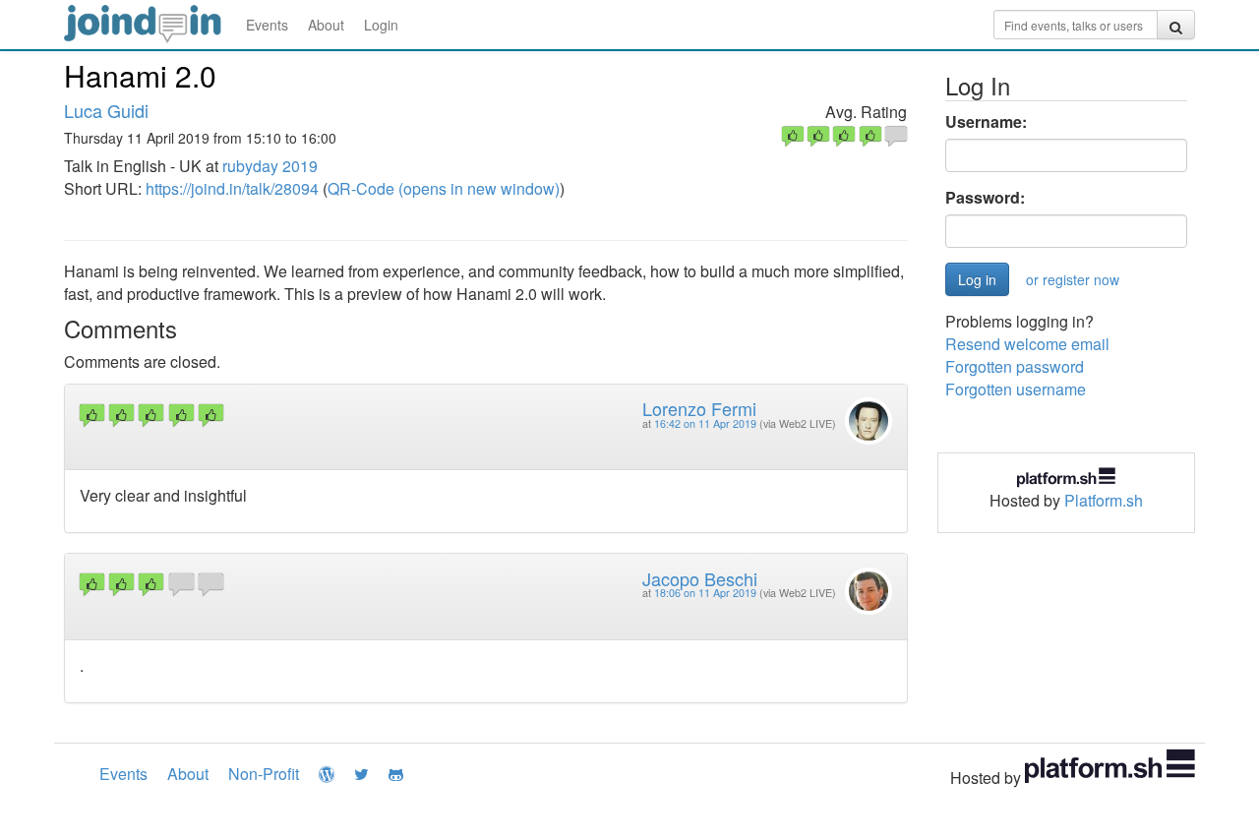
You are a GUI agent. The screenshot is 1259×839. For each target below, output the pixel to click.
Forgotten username (1015, 389)
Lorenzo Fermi (699, 408)
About (326, 24)
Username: (986, 122)
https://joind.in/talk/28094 (232, 188)
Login (381, 24)
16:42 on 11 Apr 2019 (705, 423)
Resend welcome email (1027, 343)
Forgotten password (1014, 366)
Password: (985, 198)
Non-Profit (263, 773)
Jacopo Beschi (699, 578)
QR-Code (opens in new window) (444, 188)
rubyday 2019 (270, 165)
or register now (1072, 279)
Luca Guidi (106, 110)
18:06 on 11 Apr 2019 (705, 592)
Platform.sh (1103, 500)
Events (267, 24)
